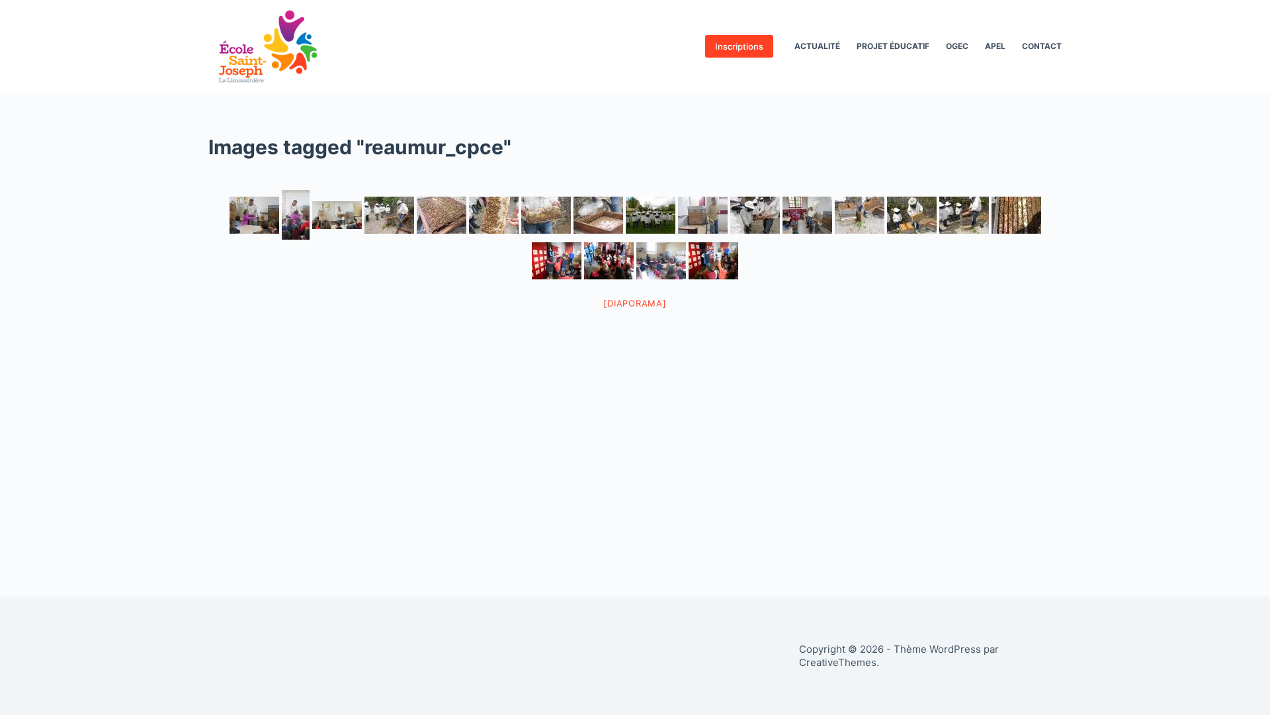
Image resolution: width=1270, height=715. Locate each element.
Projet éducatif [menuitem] (893, 46)
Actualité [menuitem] (817, 46)
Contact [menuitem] (1042, 46)
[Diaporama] (634, 303)
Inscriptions (739, 46)
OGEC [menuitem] (957, 46)
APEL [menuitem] (995, 46)
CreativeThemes (837, 662)
